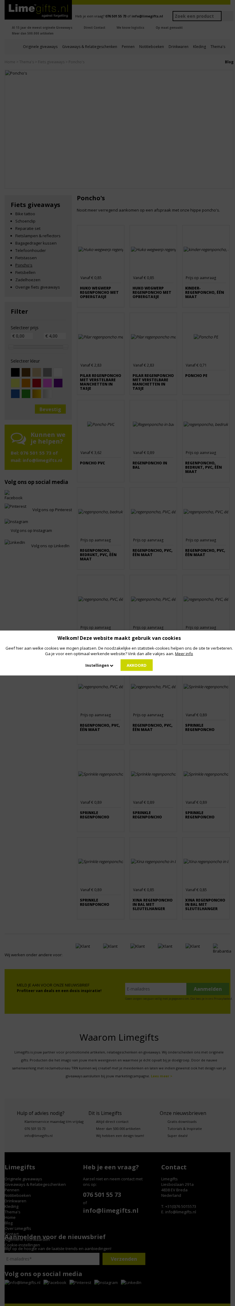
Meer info (184, 653)
